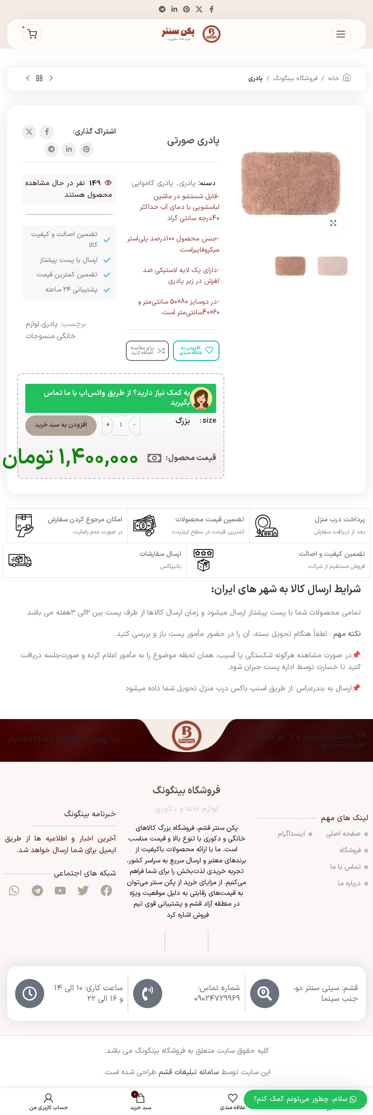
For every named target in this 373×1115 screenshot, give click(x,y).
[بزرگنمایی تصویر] (333, 224)
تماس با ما (345, 867)
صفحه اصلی (343, 834)
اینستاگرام (291, 834)
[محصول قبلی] (51, 79)
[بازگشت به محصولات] (39, 79)
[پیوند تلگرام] (162, 10)
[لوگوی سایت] (186, 33)
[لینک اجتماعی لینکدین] (174, 10)
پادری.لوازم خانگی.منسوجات (51, 330)
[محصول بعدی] (28, 79)
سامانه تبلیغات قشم (189, 1072)
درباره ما (349, 883)
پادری (255, 79)
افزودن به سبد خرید (61, 425)
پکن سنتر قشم (218, 828)
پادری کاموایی (152, 183)
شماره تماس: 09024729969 (217, 993)
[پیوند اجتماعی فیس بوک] (211, 10)
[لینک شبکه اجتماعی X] (199, 10)
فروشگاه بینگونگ (295, 79)
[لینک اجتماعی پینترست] (186, 10)
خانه (333, 79)
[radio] (182, 421)
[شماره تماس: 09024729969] (147, 993)
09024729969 (30, 740)
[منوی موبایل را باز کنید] (341, 34)
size (209, 421)
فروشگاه (350, 850)
